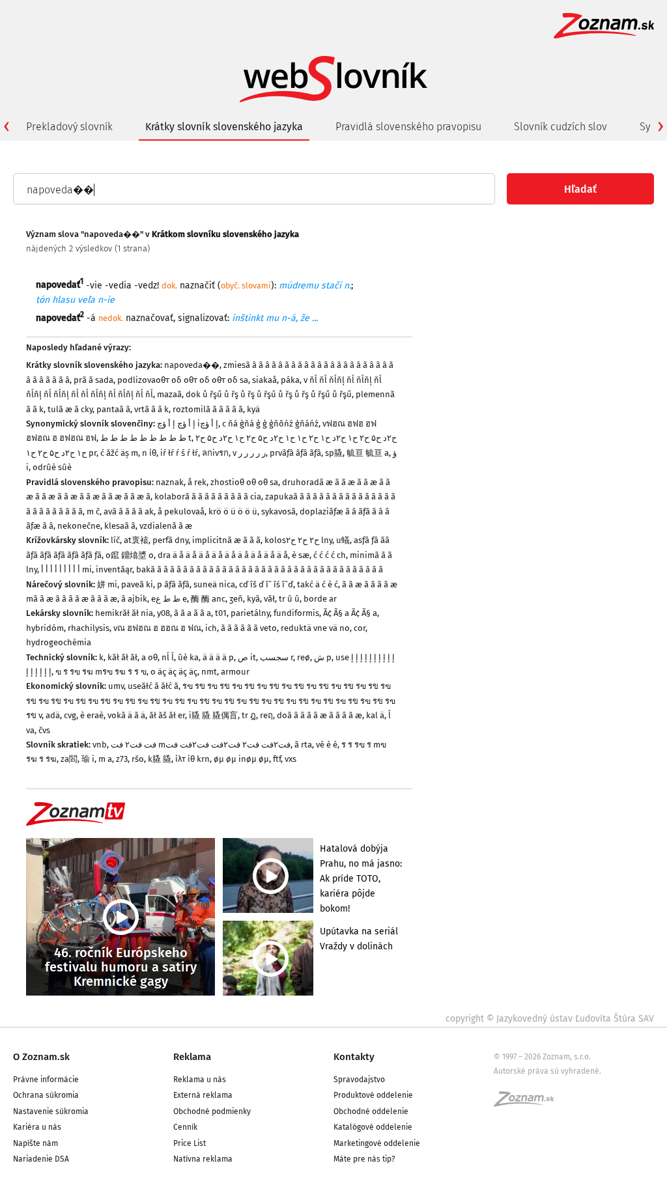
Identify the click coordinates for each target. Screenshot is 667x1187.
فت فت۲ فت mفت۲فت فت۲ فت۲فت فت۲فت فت (201, 744)
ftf (277, 759)
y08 (163, 613)
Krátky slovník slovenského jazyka (224, 126)
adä (53, 715)
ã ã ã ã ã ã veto (249, 628)
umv (116, 686)
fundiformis (296, 613)
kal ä (375, 715)
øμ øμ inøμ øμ (241, 759)
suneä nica (214, 584)
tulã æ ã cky (70, 409)
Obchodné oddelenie (371, 1111)
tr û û (289, 599)
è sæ (300, 555)
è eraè (92, 715)
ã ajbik (134, 599)
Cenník (185, 1127)
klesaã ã (119, 526)
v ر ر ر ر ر (249, 453)
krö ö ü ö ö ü (232, 511)
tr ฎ (249, 715)
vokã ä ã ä (126, 715)
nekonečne (78, 526)
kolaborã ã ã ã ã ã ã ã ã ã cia (207, 496)
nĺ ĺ (168, 657)
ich (211, 628)
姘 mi (107, 584)
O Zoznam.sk (41, 1057)
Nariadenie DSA (41, 1159)
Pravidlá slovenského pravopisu (408, 126)
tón (43, 299)
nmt (209, 672)
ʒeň (236, 599)
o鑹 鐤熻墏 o (130, 555)
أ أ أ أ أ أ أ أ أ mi (66, 569)
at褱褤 (136, 540)
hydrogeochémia (58, 642)
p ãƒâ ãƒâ (173, 584)
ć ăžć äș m (119, 453)
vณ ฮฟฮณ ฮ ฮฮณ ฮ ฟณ (157, 628)
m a (105, 759)
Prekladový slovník (69, 126)
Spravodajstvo (359, 1079)
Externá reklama (203, 1095)
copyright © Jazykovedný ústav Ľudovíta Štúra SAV (550, 1018)
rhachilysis (88, 628)
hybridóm (45, 628)
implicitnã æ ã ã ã (226, 540)
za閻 (69, 759)
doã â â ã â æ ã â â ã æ (319, 715)
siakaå (264, 380)
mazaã (169, 394)
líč (115, 540)
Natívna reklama (203, 1159)
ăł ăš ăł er (167, 715)
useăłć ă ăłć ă (153, 686)
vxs (290, 759)
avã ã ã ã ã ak (129, 511)
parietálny (250, 613)
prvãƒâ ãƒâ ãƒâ (295, 453)
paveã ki (137, 584)
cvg (70, 715)
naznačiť (197, 284)
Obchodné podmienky (212, 1111)
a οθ (149, 657)
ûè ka (188, 657)
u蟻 (343, 540)
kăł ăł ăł (122, 657)
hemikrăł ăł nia (124, 613)
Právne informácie (46, 1079)
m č (93, 511)
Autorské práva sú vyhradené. (547, 1071)
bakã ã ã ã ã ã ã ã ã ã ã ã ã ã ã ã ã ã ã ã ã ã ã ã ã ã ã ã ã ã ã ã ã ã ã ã (259, 569)
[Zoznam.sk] (528, 1103)
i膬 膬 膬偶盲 (213, 715)
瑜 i (87, 759)
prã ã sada (93, 380)
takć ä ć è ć (317, 584)
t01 (221, 613)
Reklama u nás (199, 1079)
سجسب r (276, 657)
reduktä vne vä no (315, 628)
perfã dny (170, 540)
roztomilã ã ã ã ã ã (208, 409)
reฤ (266, 715)
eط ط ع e (169, 599)
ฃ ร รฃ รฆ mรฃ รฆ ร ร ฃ (101, 672)
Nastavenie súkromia (51, 1111)
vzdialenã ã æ (165, 526)
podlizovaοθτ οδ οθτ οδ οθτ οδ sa (182, 380)
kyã (253, 599)
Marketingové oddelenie (377, 1143)
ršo (138, 759)
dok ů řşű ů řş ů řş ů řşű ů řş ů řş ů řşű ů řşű (269, 394)
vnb (99, 744)
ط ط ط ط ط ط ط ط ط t (146, 438)
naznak (170, 482)
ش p (323, 657)
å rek (197, 482)
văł (269, 599)
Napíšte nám (35, 1143)
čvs (44, 730)
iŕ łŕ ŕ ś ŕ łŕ (179, 453)
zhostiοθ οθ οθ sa (244, 482)
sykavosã (278, 511)
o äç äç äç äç (173, 672)
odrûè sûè (52, 467)
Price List (189, 1143)
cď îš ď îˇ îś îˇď (266, 584)
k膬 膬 (159, 759)
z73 (122, 759)
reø (303, 657)
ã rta (303, 744)
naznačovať (149, 318)
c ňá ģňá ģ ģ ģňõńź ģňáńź (270, 423)
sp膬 (334, 453)
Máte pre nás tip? (364, 1159)
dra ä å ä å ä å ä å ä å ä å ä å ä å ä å (223, 555)
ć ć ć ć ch (329, 555)
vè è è (326, 744)
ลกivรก (215, 453)
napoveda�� (192, 365)
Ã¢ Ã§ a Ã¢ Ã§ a (350, 613)
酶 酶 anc (208, 599)
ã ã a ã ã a (192, 613)
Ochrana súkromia (46, 1095)
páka (290, 380)
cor (359, 628)
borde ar (320, 599)
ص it (247, 657)
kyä (253, 409)
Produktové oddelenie (373, 1095)
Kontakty (354, 1057)
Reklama (192, 1057)
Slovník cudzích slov (560, 126)
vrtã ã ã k (151, 409)
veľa (86, 299)
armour (235, 672)
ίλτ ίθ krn (192, 759)
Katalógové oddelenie (373, 1127)
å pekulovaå (181, 511)
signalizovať (202, 318)
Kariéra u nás (37, 1127)
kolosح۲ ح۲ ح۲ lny (298, 540)
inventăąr (114, 569)
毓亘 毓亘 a (368, 453)
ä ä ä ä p (218, 657)
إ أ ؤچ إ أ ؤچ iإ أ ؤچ (187, 423)
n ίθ (149, 453)
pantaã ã (113, 409)
